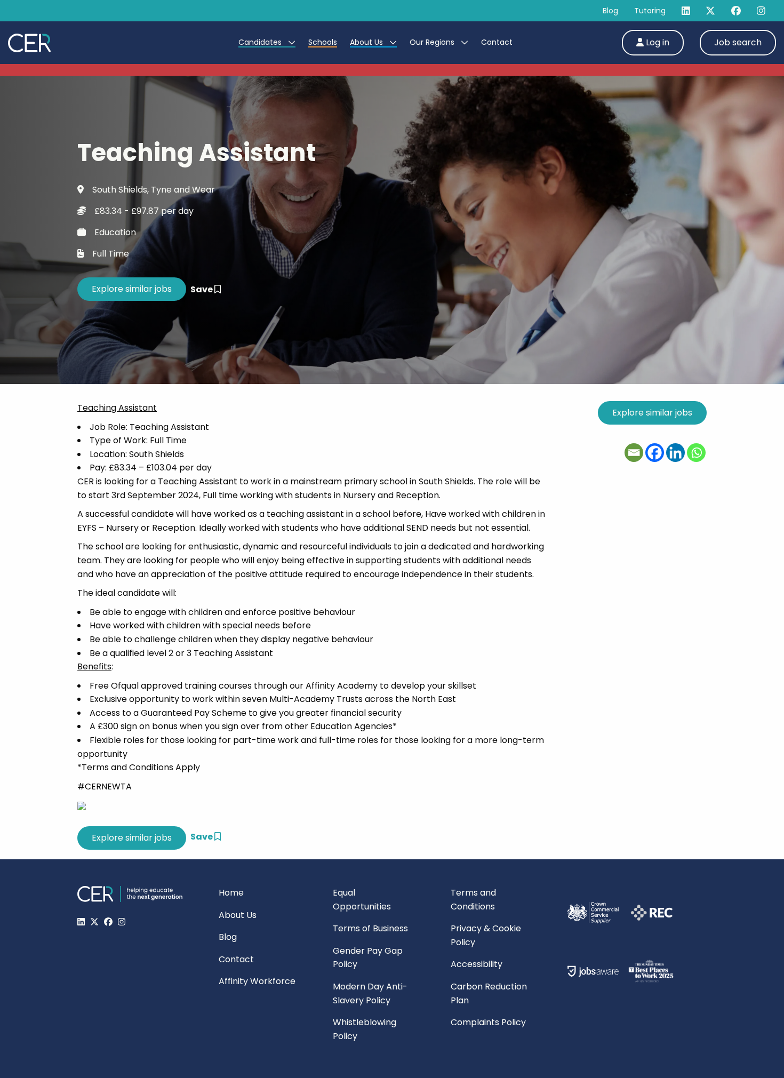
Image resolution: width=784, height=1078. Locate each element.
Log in (656, 42)
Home (231, 893)
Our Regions (433, 42)
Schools (322, 42)
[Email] (634, 452)
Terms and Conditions (473, 900)
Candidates (261, 42)
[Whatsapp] (696, 452)
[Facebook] (654, 452)
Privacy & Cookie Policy (486, 935)
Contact (497, 42)
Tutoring (650, 10)
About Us (367, 42)
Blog (610, 10)
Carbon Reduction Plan (489, 993)
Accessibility (476, 964)
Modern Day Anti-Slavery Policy (370, 993)
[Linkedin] (675, 452)
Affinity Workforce (257, 981)
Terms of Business (370, 928)
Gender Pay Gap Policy (368, 958)
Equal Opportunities (362, 900)
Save (202, 289)
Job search (738, 42)
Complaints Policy (488, 1022)
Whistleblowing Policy (364, 1029)
